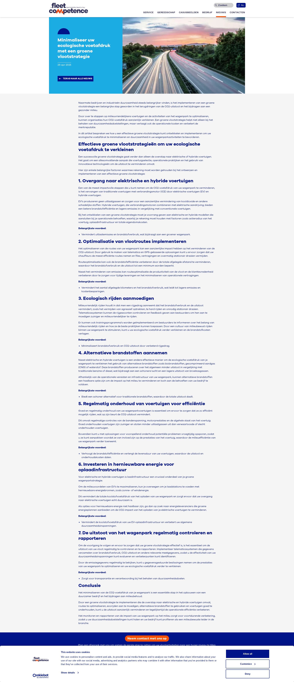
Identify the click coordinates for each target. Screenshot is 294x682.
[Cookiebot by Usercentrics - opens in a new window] (40, 676)
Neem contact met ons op (147, 638)
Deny (247, 674)
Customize (246, 664)
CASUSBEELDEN (189, 12)
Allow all (247, 653)
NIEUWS (221, 12)
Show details (68, 672)
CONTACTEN (237, 12)
